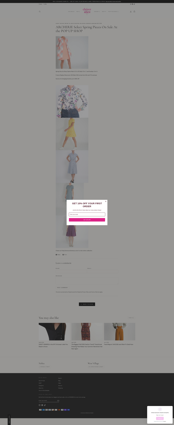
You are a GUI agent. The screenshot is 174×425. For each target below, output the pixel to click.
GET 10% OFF (87, 219)
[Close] (105, 201)
